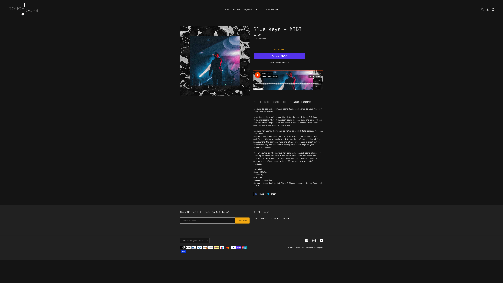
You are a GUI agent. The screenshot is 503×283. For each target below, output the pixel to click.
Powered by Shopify (314, 248)
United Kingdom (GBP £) (194, 240)
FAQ (255, 218)
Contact (274, 218)
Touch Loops (300, 248)
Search (264, 218)
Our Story (286, 218)
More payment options (279, 62)
